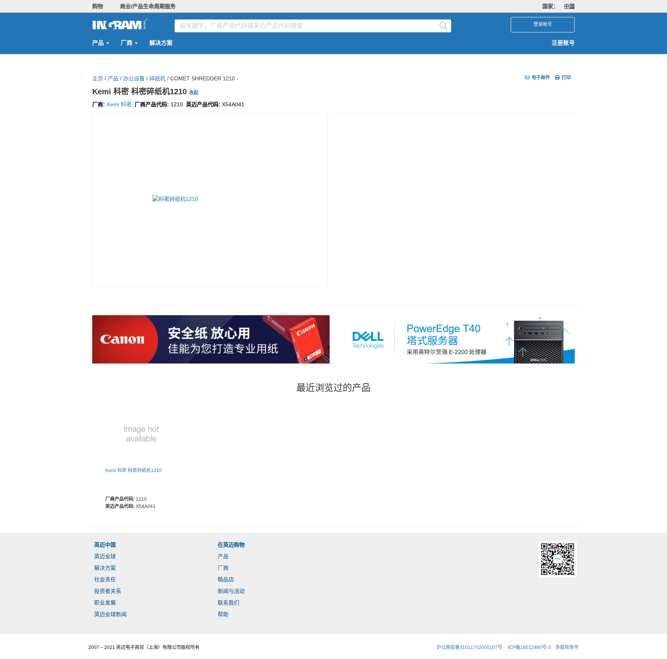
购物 (97, 6)
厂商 (127, 43)
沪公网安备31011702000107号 (469, 647)
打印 (566, 77)
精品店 (226, 579)
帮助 (223, 614)
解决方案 (161, 43)
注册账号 (563, 43)
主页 (97, 78)
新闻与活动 (231, 591)
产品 (98, 43)
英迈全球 (105, 556)
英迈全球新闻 (110, 614)
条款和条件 (567, 647)
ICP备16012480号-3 (529, 647)
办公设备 (134, 78)
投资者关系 (107, 591)
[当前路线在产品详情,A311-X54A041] (141, 434)
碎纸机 (157, 78)
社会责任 (105, 579)
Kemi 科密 (119, 104)
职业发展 (105, 603)
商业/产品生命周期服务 (148, 6)
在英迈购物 (231, 545)
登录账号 (542, 24)
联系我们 (228, 603)
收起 (193, 92)
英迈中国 (105, 545)
